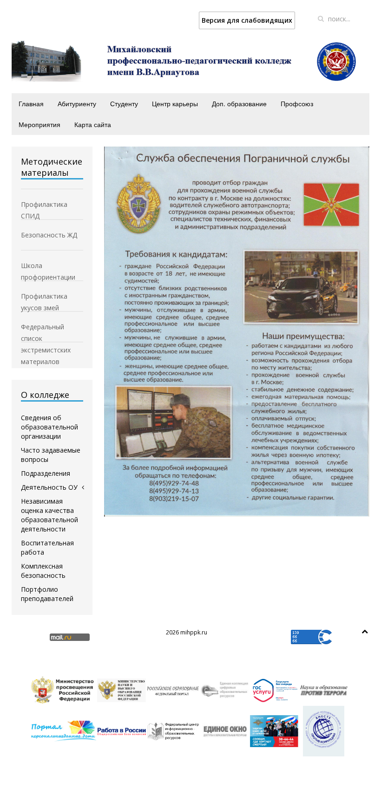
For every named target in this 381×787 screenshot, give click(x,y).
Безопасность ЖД (49, 234)
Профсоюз (297, 103)
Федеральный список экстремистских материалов (46, 327)
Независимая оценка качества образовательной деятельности (49, 515)
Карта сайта (92, 124)
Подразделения (45, 473)
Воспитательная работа (47, 547)
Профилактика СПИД (44, 205)
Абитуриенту (77, 103)
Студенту (124, 103)
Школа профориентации (48, 266)
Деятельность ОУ (49, 487)
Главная (31, 103)
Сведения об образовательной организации (49, 427)
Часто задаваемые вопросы (50, 455)
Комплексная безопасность (43, 571)
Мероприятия (39, 124)
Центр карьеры (175, 103)
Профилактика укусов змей (44, 297)
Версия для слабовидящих (247, 20)
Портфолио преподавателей (47, 594)
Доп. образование (239, 103)
